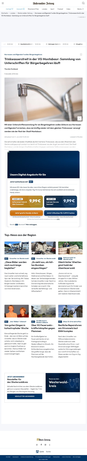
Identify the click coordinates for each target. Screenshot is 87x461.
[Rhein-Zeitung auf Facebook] (41, 445)
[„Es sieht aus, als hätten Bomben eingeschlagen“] (43, 248)
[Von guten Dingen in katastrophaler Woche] (16, 311)
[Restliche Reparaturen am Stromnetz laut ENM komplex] (70, 311)
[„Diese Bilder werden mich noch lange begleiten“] (16, 248)
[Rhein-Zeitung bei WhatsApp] (37, 445)
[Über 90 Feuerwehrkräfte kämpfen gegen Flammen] (43, 311)
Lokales (12, 13)
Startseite (4, 13)
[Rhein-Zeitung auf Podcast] (50, 445)
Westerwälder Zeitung (25, 13)
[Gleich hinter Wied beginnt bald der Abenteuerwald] (70, 248)
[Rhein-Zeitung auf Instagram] (45, 445)
